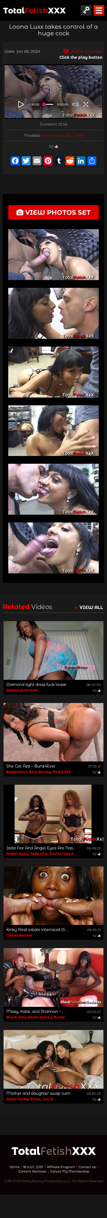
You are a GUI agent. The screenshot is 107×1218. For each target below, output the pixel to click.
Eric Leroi (74, 135)
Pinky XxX (62, 772)
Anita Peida (17, 1099)
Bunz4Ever (16, 772)
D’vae (35, 1099)
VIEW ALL (91, 607)
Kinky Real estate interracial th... (37, 929)
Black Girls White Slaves (29, 1017)
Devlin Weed (61, 854)
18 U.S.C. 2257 (33, 1167)
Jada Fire (38, 854)
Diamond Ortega (22, 690)
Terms (14, 1167)
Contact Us (87, 1167)
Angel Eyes (17, 854)
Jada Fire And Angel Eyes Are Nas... (40, 848)
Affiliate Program (61, 1167)
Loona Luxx (53, 135)
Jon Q (48, 1099)
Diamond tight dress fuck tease (36, 684)
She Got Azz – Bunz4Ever (30, 766)
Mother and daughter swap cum (38, 1093)
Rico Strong (40, 772)
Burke (59, 1017)
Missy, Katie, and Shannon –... (34, 1011)
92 (51, 146)
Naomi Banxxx (19, 935)
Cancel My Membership (69, 1171)
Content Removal (32, 1171)
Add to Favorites (86, 51)
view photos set (57, 212)
